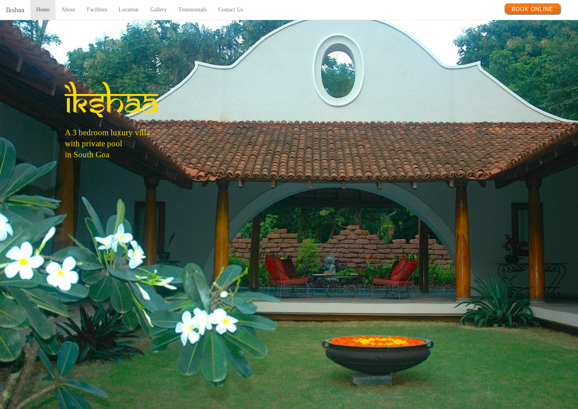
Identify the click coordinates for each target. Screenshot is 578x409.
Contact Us (230, 10)
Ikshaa (15, 10)
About (68, 10)
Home (43, 10)
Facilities (97, 10)
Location (128, 10)
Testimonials (192, 10)
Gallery (158, 10)
